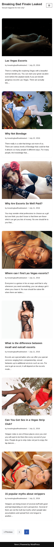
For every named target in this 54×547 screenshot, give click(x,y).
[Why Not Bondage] (27, 110)
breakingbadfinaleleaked (17, 65)
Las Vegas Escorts (16, 60)
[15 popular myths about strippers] (27, 470)
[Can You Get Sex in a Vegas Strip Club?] (27, 396)
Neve (16, 544)
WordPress (35, 544)
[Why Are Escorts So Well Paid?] (27, 180)
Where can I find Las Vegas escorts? (27, 273)
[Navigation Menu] (49, 5)
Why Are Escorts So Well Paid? (23, 203)
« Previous (8, 532)
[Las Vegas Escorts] (27, 37)
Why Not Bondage (15, 133)
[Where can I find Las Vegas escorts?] (27, 250)
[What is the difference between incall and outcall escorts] (27, 320)
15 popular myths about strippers (25, 493)
